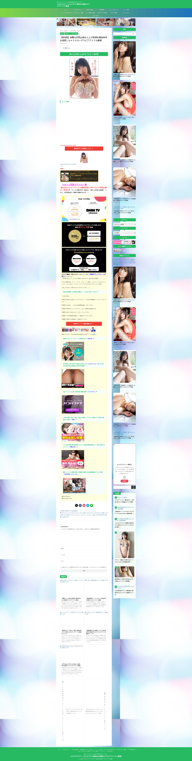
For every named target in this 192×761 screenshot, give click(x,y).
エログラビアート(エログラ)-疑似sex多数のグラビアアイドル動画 (96, 756)
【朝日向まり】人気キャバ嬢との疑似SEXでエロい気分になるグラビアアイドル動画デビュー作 (71, 632)
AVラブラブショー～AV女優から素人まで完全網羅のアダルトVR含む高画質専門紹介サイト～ (124, 262)
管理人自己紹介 (90, 9)
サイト (62, 561)
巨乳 (97, 514)
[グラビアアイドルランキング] (117, 251)
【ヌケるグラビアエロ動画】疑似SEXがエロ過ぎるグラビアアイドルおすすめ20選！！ (124, 525)
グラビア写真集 (114, 12)
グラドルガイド (126, 12)
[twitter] (76, 505)
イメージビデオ (71, 512)
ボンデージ (83, 514)
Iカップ (65, 512)
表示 (69, 48)
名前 (62, 548)
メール (63, 554)
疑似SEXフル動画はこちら (82, 148)
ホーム (65, 9)
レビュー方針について (114, 9)
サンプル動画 (66, 514)
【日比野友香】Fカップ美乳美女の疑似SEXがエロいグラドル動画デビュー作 (124, 592)
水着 (103, 514)
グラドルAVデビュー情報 (77, 12)
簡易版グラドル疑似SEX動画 (71, 510)
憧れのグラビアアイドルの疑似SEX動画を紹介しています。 (96, 754)
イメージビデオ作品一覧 (66, 12)
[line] (91, 505)
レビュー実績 (126, 9)
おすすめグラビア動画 (102, 12)
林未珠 (62, 510)
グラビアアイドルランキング (120, 252)
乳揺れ (94, 514)
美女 (68, 516)
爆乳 (61, 516)
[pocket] (84, 505)
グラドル (77, 512)
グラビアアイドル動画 (99, 512)
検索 (133, 487)
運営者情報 (102, 9)
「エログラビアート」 (78, 9)
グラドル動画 (83, 512)
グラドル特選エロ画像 (90, 12)
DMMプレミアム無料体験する (83, 324)
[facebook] (80, 505)
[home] (124, 477)
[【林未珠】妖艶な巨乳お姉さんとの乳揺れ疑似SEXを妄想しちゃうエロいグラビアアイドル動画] (87, 505)
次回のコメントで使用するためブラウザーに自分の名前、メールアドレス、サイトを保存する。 (84, 567)
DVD (63, 512)
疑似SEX (64, 516)
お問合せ (124, 481)
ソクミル (72, 514)
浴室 (106, 514)
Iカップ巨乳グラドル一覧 (75, 184)
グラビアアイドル (90, 512)
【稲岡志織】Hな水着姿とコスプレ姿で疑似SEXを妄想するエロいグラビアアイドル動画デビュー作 (96, 632)
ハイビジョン (77, 514)
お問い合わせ (96, 15)
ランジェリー (89, 514)
